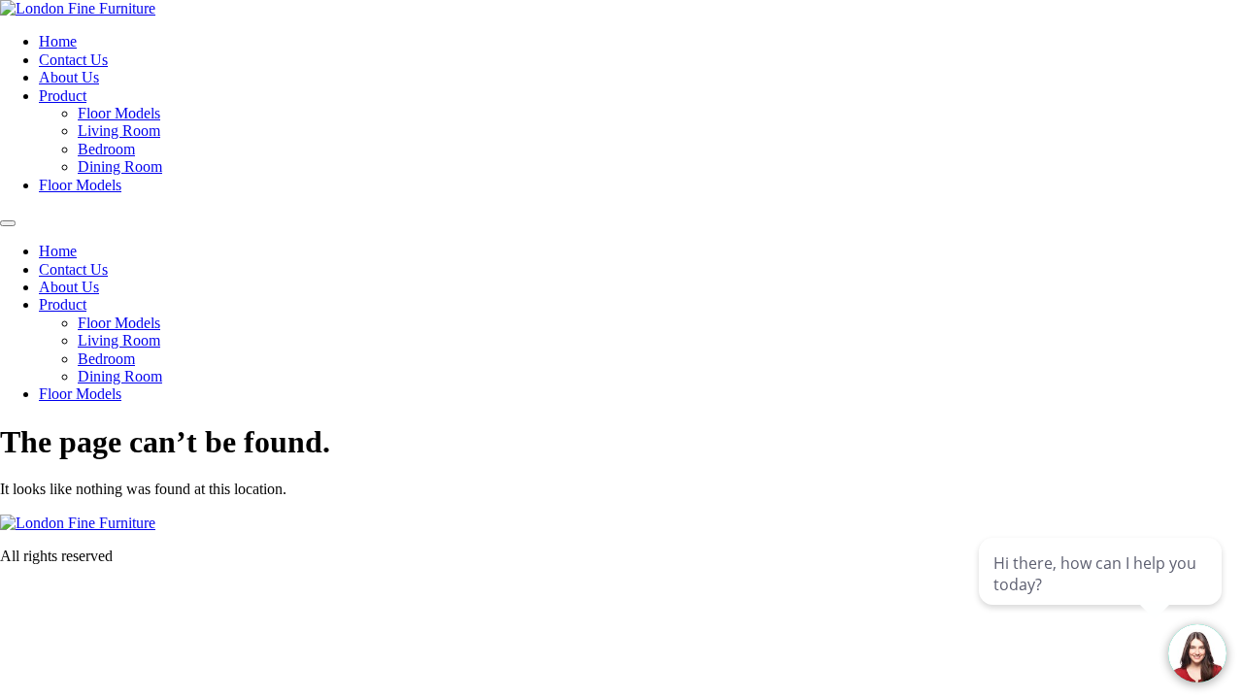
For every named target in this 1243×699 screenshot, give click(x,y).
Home (58, 41)
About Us (69, 77)
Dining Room (120, 166)
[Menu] (8, 223)
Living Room (119, 130)
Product (62, 95)
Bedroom (106, 149)
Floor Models (119, 113)
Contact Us (73, 59)
